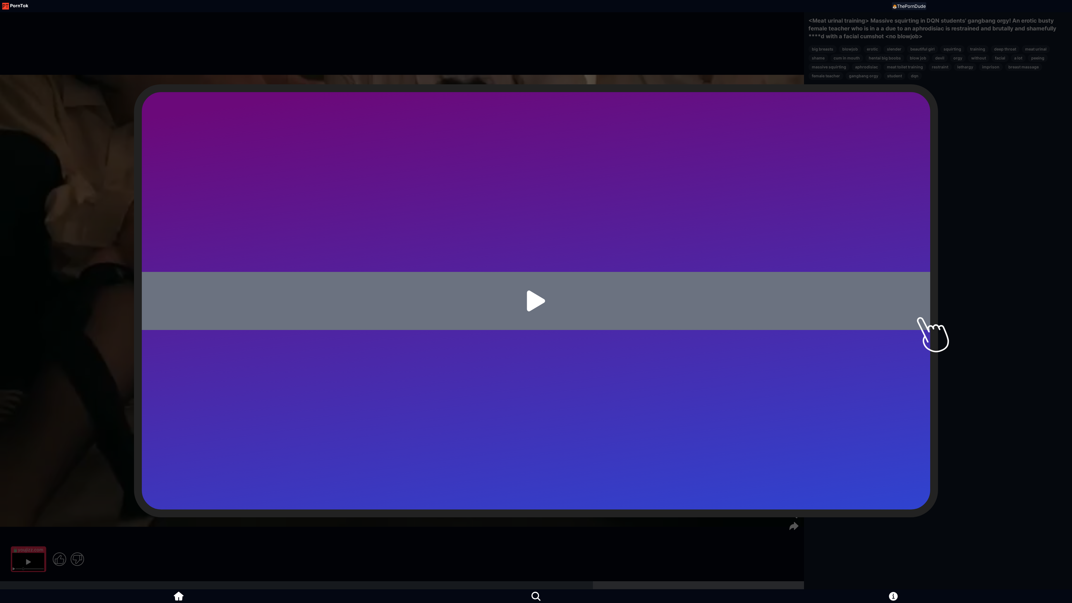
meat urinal (1036, 49)
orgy (957, 58)
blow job (918, 58)
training (977, 49)
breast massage (1023, 66)
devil (939, 58)
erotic (872, 49)
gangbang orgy (863, 75)
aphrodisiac (866, 66)
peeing (1037, 58)
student (894, 75)
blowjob (850, 49)
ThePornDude (911, 6)
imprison (990, 66)
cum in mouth (847, 58)
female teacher (826, 75)
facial (1000, 58)
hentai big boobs (885, 58)
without (978, 58)
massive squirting (829, 66)
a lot (1018, 58)
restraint (940, 66)
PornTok (19, 5)
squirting (952, 49)
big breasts (822, 49)
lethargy (965, 66)
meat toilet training (905, 66)
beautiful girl (922, 49)
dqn (914, 75)
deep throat (1005, 49)
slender (894, 49)
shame (818, 58)
